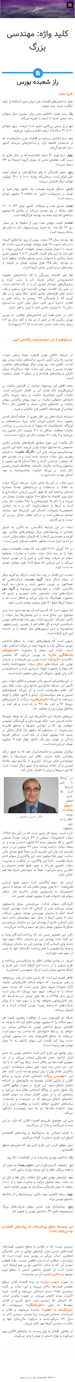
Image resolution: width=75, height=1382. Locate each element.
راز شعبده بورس (37, 82)
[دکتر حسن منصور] (37, 13)
